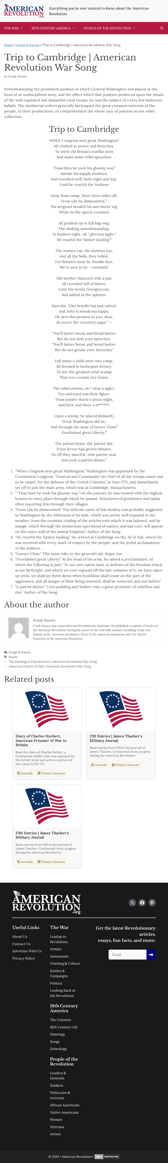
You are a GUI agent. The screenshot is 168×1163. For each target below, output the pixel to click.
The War (11, 28)
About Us (19, 936)
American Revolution (77, 1157)
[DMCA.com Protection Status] (107, 1158)
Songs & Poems (27, 45)
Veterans (57, 1127)
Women (56, 1119)
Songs (55, 1041)
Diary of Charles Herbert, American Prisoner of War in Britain (41, 740)
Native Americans (64, 1112)
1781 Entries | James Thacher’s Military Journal (116, 738)
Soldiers (56, 1085)
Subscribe (151, 955)
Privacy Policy (23, 958)
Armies (55, 949)
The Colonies (60, 1020)
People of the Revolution (107, 28)
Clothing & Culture (65, 963)
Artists (55, 1134)
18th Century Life (64, 1027)
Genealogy (58, 1048)
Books (13, 657)
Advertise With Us (27, 951)
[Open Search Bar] (162, 28)
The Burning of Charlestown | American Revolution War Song (53, 662)
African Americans (64, 1105)
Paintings (57, 1034)
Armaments (59, 956)
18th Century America (51, 28)
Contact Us (21, 944)
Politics (56, 983)
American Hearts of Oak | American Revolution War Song (50, 666)
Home (8, 45)
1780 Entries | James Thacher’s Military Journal (42, 835)
